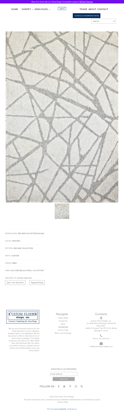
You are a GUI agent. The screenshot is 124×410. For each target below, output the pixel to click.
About (92, 9)
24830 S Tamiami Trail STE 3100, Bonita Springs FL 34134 (101, 329)
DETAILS (82, 1)
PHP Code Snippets (53, 409)
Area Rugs (41, 9)
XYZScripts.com (72, 409)
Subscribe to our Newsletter (64, 369)
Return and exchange (63, 333)
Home (14, 9)
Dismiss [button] (90, 1)
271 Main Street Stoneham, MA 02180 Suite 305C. (101, 324)
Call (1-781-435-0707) (15, 282)
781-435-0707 (104, 338)
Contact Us (63, 321)
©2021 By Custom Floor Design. (62, 396)
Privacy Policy (63, 402)
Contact (102, 9)
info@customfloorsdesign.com (101, 346)
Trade (83, 9)
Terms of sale (63, 330)
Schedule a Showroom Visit (86, 16)
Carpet (26, 9)
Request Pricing (37, 282)
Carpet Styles (63, 318)
